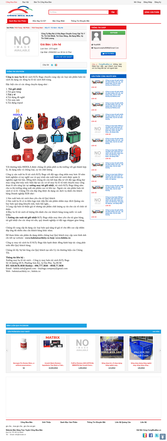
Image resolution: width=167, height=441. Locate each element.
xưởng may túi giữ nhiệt (41, 185)
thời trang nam (37, 27)
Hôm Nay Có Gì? (39, 21)
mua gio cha (17, 426)
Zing (56, 65)
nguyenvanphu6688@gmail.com (106, 48)
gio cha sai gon (29, 426)
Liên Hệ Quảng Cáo (123, 422)
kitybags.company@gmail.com (53, 268)
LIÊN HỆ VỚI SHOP (63, 57)
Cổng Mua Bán (11, 2)
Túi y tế (12, 94)
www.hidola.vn (62, 238)
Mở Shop (137, 2)
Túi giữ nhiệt (15, 89)
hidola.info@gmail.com (24, 268)
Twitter (52, 65)
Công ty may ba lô (15, 77)
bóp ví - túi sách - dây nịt (54, 27)
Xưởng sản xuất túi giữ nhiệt (22, 217)
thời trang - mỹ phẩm (22, 27)
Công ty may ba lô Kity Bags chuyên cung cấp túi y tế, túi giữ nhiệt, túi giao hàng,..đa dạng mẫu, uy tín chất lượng (63, 36)
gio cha (8, 426)
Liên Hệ (143, 422)
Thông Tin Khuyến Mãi (80, 21)
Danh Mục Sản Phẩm (17, 21)
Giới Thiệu (46, 422)
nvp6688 (97, 45)
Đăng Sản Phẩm (152, 12)
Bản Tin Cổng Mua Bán (43, 2)
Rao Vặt (25, 2)
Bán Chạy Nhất (58, 21)
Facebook (151, 435)
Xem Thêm (156, 331)
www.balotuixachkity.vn (37, 238)
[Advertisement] (46, 301)
